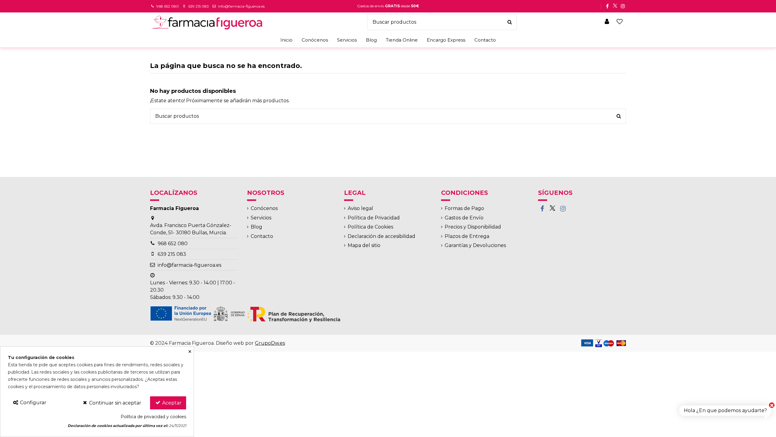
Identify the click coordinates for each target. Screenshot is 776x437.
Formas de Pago (464, 208)
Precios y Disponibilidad (473, 227)
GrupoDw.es (270, 343)
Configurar (32, 402)
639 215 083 (198, 6)
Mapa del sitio (364, 245)
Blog (256, 227)
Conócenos (264, 208)
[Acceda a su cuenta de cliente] (607, 22)
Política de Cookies (370, 227)
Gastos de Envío (464, 218)
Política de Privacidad (374, 218)
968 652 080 (167, 6)
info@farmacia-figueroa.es (241, 6)
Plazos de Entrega (467, 236)
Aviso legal (360, 208)
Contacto (262, 236)
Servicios (261, 218)
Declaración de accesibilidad (381, 236)
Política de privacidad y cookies (153, 416)
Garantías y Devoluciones (475, 245)
